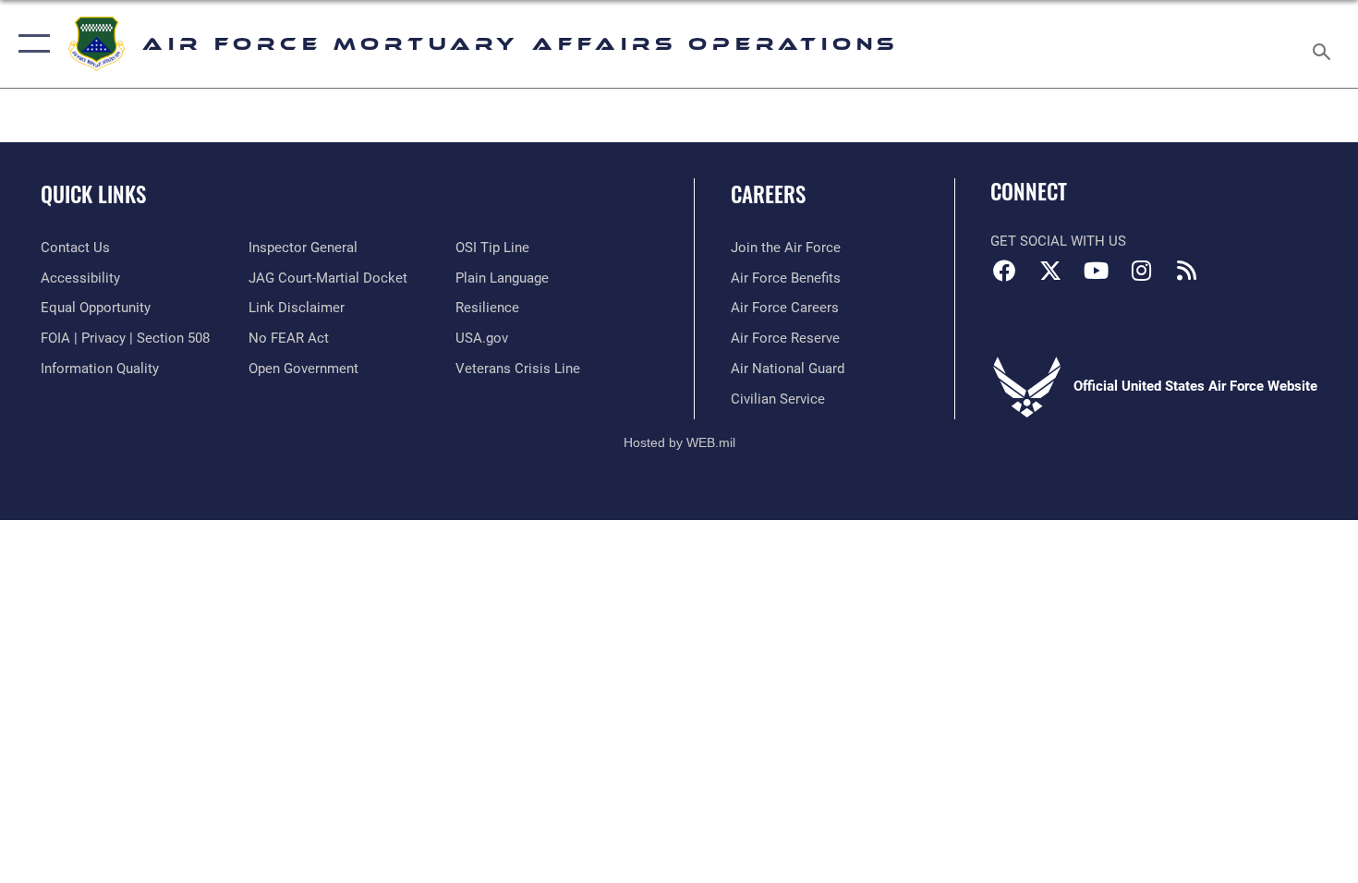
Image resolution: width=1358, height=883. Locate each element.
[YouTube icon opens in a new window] (1095, 270)
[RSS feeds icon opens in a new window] (1187, 270)
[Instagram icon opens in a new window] (1141, 270)
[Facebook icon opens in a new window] (1004, 270)
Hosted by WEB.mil (679, 442)
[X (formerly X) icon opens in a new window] (1050, 270)
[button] (30, 44)
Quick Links (93, 194)
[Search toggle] (1324, 44)
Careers (768, 194)
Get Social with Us (1058, 241)
